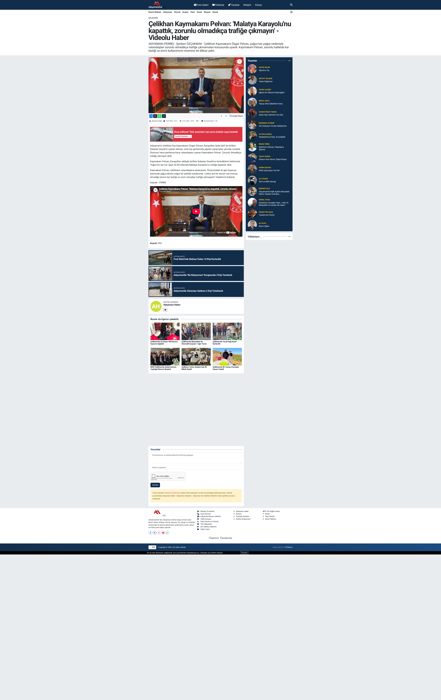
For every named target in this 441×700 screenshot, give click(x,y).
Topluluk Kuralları (242, 516)
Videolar (220, 4)
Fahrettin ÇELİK (266, 212)
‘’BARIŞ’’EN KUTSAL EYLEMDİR (272, 137)
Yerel (192, 12)
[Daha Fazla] (164, 116)
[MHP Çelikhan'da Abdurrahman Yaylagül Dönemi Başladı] (165, 356)
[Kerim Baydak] (252, 169)
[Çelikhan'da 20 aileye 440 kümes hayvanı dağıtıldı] (165, 331)
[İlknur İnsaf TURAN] (252, 113)
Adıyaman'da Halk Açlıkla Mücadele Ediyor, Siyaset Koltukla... (274, 192)
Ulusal (215, 12)
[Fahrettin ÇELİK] (252, 213)
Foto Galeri (202, 4)
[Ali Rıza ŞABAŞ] (252, 135)
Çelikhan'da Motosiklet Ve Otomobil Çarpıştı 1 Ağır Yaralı (194, 343)
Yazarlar (235, 4)
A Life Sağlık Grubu (272, 511)
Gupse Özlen (264, 67)
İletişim (247, 4)
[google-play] (226, 538)
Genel (199, 12)
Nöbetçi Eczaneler (207, 511)
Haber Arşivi (205, 529)
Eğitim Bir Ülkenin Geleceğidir (271, 92)
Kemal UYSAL (264, 200)
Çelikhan (153, 18)
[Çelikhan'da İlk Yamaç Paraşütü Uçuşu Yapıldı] (227, 356)
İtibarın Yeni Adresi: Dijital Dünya (273, 159)
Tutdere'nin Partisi (266, 215)
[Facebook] (150, 532)
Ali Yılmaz (263, 179)
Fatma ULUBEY (265, 90)
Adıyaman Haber (157, 121)
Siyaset (207, 12)
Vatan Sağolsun (265, 81)
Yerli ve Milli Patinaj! (267, 181)
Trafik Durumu (205, 519)
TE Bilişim (289, 547)
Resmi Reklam (154, 12)
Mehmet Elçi (264, 189)
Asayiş (185, 12)
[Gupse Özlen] (252, 68)
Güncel (177, 12)
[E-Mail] (165, 310)
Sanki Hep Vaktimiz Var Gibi (271, 115)
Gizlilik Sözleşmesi (243, 519)
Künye (258, 4)
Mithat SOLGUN (265, 78)
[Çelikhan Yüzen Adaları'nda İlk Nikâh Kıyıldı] (196, 356)
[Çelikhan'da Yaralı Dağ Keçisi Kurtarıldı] (227, 331)
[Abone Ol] (236, 116)
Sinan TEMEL (264, 144)
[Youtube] (163, 532)
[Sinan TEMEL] (252, 146)
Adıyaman (167, 12)
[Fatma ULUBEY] (252, 91)
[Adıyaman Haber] (155, 306)
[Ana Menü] (291, 12)
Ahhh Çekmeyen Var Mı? (269, 170)
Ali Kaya (262, 223)
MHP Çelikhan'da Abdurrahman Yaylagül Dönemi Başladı (163, 368)
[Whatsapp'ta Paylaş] (160, 116)
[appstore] (214, 538)
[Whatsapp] (167, 532)
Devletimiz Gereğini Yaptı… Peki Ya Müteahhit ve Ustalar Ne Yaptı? (273, 204)
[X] (155, 532)
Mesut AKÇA (264, 101)
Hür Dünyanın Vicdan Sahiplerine (273, 126)
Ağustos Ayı (264, 70)
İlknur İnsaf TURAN (267, 112)
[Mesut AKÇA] (252, 102)
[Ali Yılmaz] (252, 180)
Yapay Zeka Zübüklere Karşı (271, 103)
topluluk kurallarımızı (172, 493)
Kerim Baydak (265, 168)
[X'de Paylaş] (155, 116)
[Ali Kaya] (252, 224)
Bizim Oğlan (264, 226)
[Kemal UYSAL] (252, 202)
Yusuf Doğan (264, 156)
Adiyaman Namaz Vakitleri (210, 516)
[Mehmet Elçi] (252, 191)
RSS (153, 547)
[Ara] (291, 5)
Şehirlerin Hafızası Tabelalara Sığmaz (271, 148)
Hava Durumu (205, 514)
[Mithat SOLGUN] (252, 80)
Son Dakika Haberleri (208, 527)
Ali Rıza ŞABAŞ (265, 134)
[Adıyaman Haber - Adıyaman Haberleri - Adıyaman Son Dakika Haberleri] (157, 5)
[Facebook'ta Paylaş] (151, 116)
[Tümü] (289, 61)
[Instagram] (159, 532)
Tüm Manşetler (206, 524)
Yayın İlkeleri (270, 516)
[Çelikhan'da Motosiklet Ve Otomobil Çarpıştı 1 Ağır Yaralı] (196, 331)
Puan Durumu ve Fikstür (209, 521)
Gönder (155, 485)
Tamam (244, 553)
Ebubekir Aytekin (266, 123)
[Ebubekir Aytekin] (252, 124)
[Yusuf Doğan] (252, 158)
